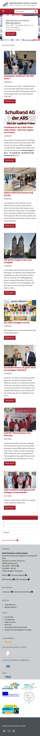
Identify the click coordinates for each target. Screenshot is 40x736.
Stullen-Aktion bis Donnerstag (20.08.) (18, 194)
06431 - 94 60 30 (11, 566)
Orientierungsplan (18, 575)
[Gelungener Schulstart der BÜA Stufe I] (20, 62)
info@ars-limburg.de (15, 571)
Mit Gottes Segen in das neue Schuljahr (18, 261)
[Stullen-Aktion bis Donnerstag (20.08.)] (20, 179)
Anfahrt (5, 575)
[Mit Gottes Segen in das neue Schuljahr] (20, 245)
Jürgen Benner (10, 605)
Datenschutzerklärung (22, 592)
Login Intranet (10, 622)
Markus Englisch (11, 607)
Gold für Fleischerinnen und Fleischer (17, 434)
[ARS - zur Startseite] (20, 4)
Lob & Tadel (9, 617)
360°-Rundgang (22, 579)
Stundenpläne (10, 619)
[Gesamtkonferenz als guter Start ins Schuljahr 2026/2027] (20, 355)
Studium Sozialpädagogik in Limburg (18, 630)
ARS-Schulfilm (7, 579)
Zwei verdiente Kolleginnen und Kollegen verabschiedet (19, 491)
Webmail (8, 625)
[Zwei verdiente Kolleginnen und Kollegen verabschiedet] (20, 479)
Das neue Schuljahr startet (17, 322)
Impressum (6, 592)
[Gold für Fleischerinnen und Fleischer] (20, 419)
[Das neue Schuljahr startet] (20, 310)
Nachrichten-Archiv (9, 540)
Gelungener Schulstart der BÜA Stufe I (19, 77)
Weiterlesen (9, 101)
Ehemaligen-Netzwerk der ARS (16, 627)
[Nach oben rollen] (35, 731)
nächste (6, 532)
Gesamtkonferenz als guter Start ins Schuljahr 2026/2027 (20, 368)
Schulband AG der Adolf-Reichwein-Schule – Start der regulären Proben (19, 130)
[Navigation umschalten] (3, 11)
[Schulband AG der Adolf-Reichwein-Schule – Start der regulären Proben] (20, 117)
